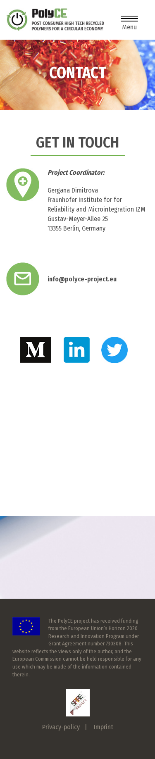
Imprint (103, 727)
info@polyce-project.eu (82, 279)
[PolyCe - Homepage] (55, 19)
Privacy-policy (61, 727)
